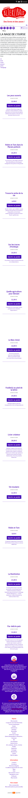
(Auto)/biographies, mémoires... (14, 736)
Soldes (14, 746)
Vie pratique (14, 741)
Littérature (14, 728)
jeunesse (2, 64)
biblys (14, 792)
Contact (14, 762)
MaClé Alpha (14, 755)
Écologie (14, 750)
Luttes (14, 753)
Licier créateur (14, 434)
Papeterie (14, 748)
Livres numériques (14, 724)
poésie (1, 66)
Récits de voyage (14, 734)
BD (14, 740)
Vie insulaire (14, 487)
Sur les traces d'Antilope (14, 245)
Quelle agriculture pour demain (14, 292)
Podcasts (14, 776)
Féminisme (14, 751)
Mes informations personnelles (14, 787)
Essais (14, 726)
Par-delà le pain (14, 626)
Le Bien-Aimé (14, 340)
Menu (4, 31)
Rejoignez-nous (14, 774)
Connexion (24, 1)
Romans (14, 729)
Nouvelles (14, 731)
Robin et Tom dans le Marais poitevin (14, 145)
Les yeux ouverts (14, 95)
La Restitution (14, 574)
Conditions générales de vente (14, 767)
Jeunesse (14, 738)
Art (1, 59)
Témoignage (3, 67)
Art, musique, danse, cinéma (14, 745)
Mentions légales (14, 766)
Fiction (2, 62)
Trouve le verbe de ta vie (14, 194)
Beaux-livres (14, 743)
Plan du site (14, 778)
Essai (1, 60)
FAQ (14, 771)
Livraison (14, 764)
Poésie (14, 733)
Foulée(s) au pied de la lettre (14, 388)
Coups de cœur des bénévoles (14, 722)
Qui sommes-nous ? (14, 772)
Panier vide (24, 28)
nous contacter (17, 709)
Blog (14, 769)
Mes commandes (14, 785)
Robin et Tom (14, 527)
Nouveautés (14, 721)
